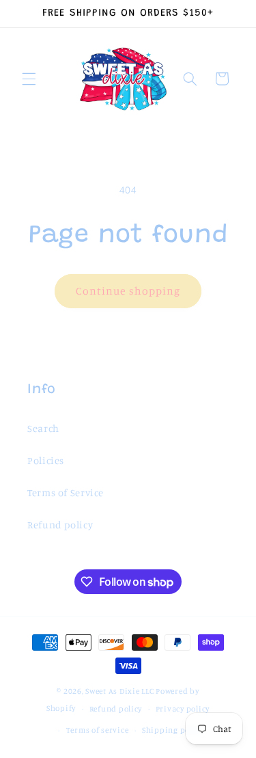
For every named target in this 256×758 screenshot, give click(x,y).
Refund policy (60, 524)
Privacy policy (183, 709)
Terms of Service (65, 492)
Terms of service (97, 730)
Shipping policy (172, 730)
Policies (45, 460)
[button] (28, 78)
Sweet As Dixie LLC (119, 691)
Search (43, 428)
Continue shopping (128, 290)
